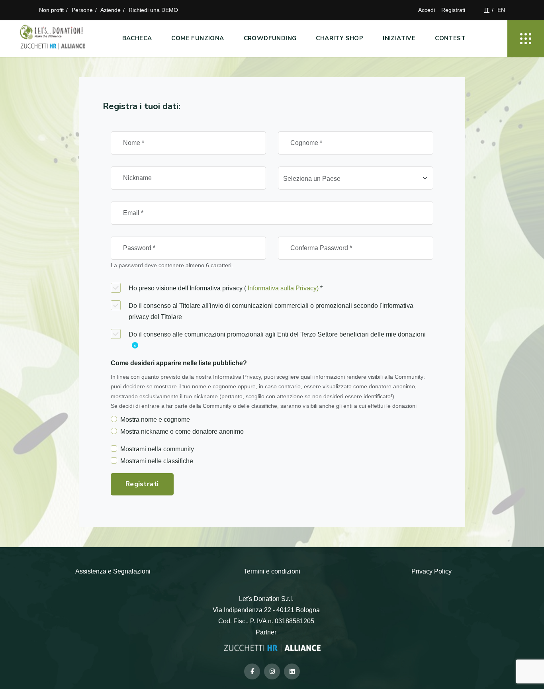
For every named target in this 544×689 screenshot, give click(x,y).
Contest (450, 38)
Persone (82, 10)
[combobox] (355, 178)
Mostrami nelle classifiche (156, 461)
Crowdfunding (270, 38)
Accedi (426, 10)
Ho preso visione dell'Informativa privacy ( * (226, 288)
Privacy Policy (431, 571)
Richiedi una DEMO (153, 10)
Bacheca (137, 38)
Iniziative (399, 38)
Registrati (453, 10)
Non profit (51, 10)
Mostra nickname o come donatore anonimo (182, 431)
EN (501, 10)
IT (486, 10)
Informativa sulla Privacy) (283, 288)
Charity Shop (339, 38)
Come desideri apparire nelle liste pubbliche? (179, 363)
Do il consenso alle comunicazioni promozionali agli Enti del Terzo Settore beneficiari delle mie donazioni (277, 334)
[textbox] (351, 178)
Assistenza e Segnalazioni (113, 571)
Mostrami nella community (157, 449)
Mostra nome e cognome (155, 419)
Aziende (110, 10)
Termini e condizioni (272, 571)
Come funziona (197, 38)
